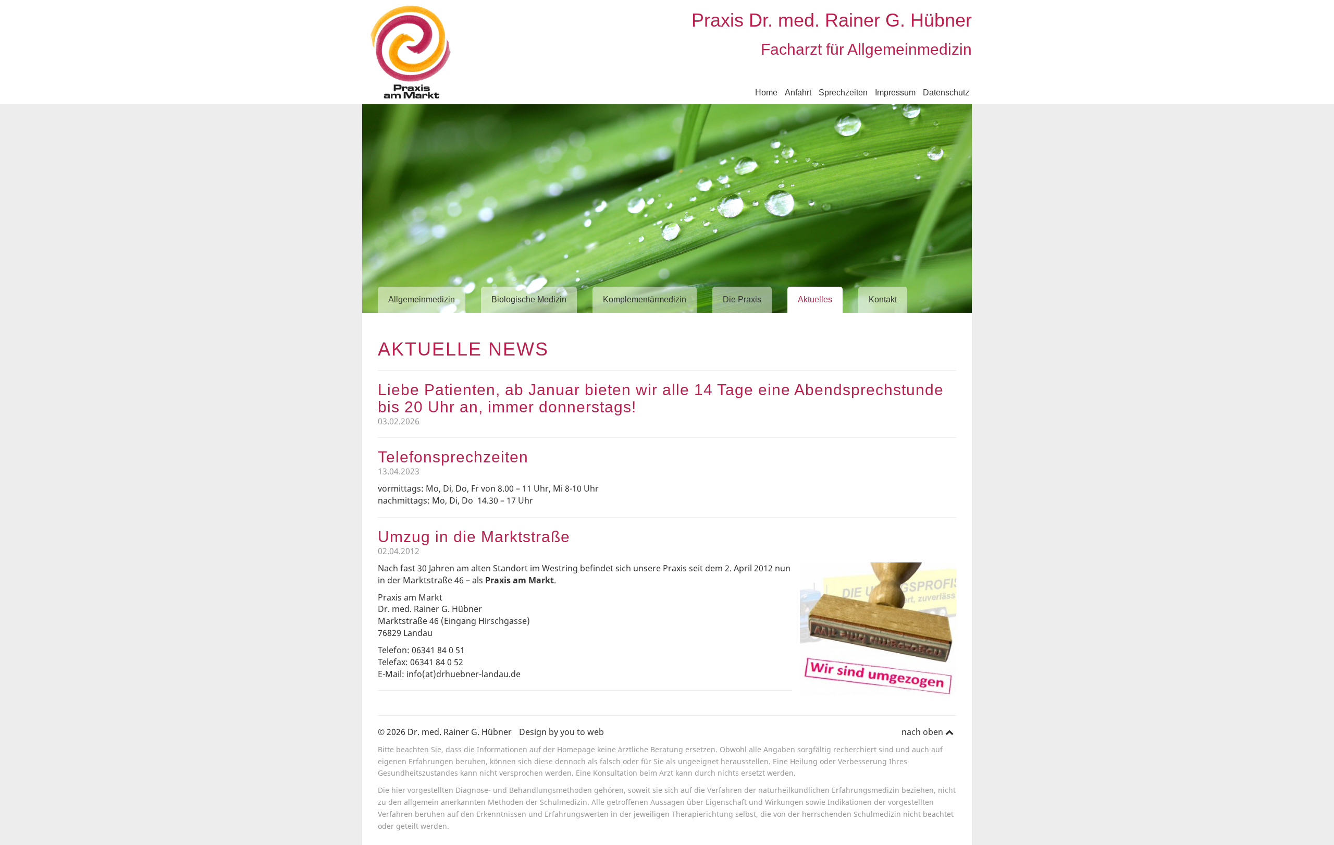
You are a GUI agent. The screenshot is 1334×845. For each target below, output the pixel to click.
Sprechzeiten (843, 92)
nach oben (923, 732)
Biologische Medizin (528, 299)
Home (766, 92)
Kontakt (883, 299)
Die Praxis (742, 299)
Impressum (895, 92)
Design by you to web (561, 732)
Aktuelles (815, 299)
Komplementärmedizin (644, 299)
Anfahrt (798, 92)
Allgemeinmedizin (421, 299)
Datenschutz (946, 92)
